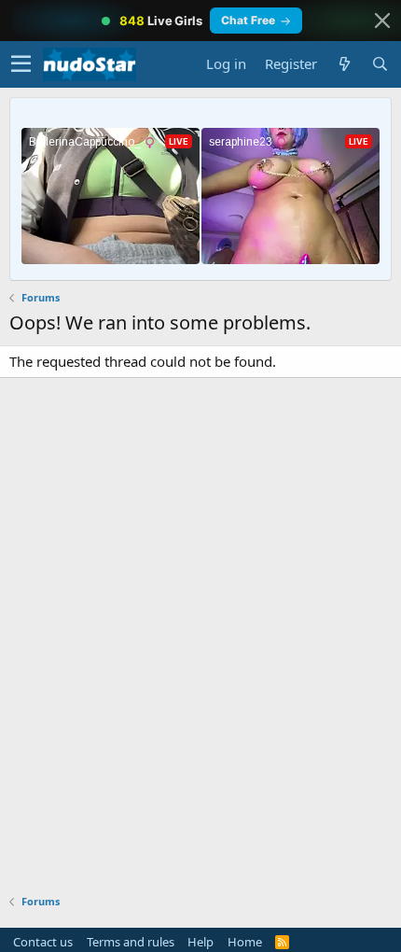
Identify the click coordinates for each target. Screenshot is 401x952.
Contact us (43, 941)
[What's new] (344, 64)
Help (200, 941)
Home (245, 941)
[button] (21, 64)
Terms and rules (130, 941)
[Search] (379, 64)
